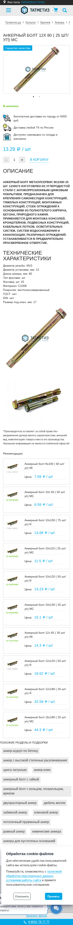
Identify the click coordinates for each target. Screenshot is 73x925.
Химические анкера (46, 831)
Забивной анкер (15, 812)
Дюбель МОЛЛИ (54, 803)
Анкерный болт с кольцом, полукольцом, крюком (33, 791)
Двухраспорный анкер (19, 803)
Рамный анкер (14, 831)
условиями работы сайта (23, 880)
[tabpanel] (36, 69)
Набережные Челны (33, 2)
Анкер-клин (42, 770)
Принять (53, 896)
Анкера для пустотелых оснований (29, 841)
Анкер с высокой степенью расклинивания (35, 760)
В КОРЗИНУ (39, 159)
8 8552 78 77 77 (38, 922)
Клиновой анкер (46, 812)
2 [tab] (40, 97)
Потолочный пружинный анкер (26, 822)
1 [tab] (33, 97)
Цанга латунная (15, 770)
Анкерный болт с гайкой (21, 779)
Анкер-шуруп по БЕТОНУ (20, 750)
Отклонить (22, 896)
